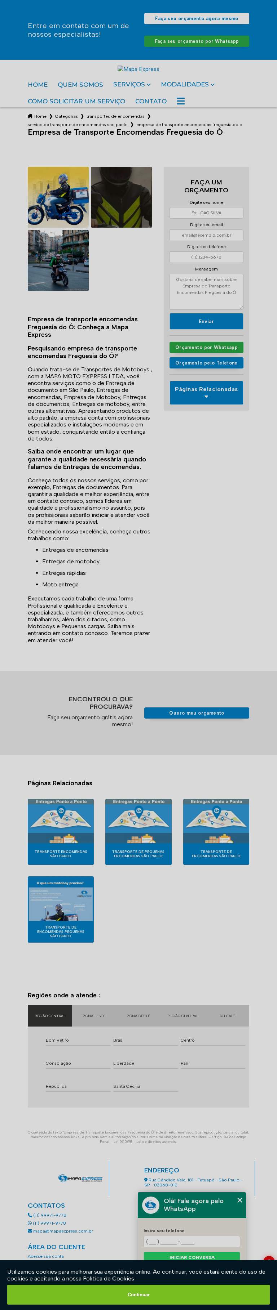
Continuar (139, 1294)
